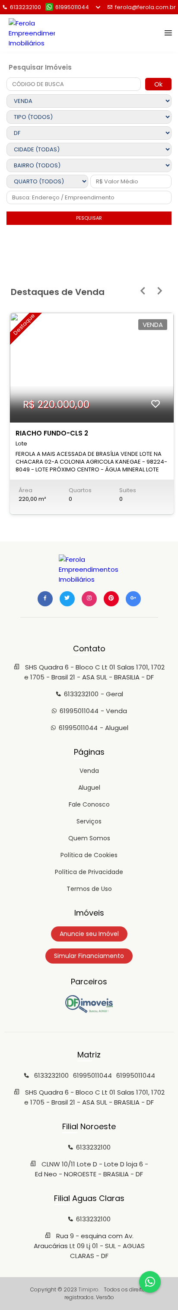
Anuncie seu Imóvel (89, 933)
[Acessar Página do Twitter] (67, 598)
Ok (158, 84)
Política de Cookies (89, 855)
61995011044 (72, 7)
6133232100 (25, 7)
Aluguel (89, 787)
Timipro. (88, 1289)
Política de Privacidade (89, 872)
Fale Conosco (89, 804)
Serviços (89, 821)
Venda (89, 770)
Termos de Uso (89, 888)
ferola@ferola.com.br (145, 7)
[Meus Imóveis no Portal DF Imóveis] (89, 1010)
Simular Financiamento (89, 955)
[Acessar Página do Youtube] (111, 598)
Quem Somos (89, 838)
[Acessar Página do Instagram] (89, 598)
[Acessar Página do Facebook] (45, 598)
